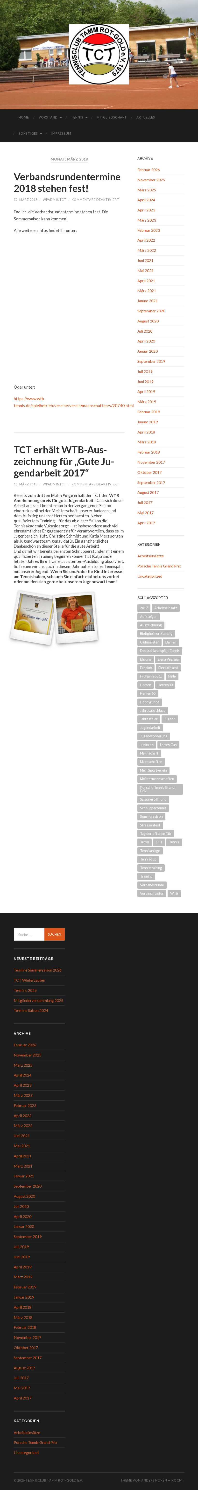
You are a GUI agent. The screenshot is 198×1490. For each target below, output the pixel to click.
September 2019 (151, 361)
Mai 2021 (145, 270)
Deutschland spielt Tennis (160, 651)
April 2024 (146, 199)
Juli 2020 (144, 331)
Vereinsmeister (152, 893)
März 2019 (146, 401)
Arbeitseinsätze (150, 555)
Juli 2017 (144, 502)
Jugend (169, 719)
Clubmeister (149, 642)
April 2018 (146, 432)
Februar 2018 (148, 452)
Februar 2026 (148, 169)
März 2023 (146, 220)
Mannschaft (149, 753)
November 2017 (151, 462)
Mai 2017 (145, 512)
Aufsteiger (148, 617)
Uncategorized (149, 576)
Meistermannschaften (157, 779)
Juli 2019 (144, 371)
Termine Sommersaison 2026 (38, 970)
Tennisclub (148, 859)
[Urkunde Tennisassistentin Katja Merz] (75, 618)
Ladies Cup (168, 745)
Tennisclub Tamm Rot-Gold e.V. (54, 1480)
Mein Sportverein (153, 770)
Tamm (144, 842)
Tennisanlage (150, 851)
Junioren (147, 745)
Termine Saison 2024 (31, 1010)
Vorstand (48, 117)
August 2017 (148, 492)
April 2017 (146, 522)
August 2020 (148, 321)
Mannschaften (151, 762)
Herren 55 (148, 693)
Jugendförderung (153, 736)
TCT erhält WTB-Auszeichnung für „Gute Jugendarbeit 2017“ (64, 461)
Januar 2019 (147, 422)
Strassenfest (150, 825)
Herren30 (165, 685)
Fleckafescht (168, 668)
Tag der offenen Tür (155, 834)
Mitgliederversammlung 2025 (38, 1000)
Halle (172, 676)
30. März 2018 (25, 200)
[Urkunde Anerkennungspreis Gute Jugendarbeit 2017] (34, 618)
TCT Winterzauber (29, 980)
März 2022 (146, 250)
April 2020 (146, 341)
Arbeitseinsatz (165, 608)
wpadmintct (54, 200)
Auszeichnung (151, 625)
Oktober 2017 (149, 472)
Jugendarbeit (150, 728)
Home (24, 117)
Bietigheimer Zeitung (156, 633)
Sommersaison (151, 816)
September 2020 (151, 310)
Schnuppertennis (153, 808)
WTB (174, 893)
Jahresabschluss (152, 710)
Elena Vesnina (168, 659)
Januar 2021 (147, 300)
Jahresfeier (149, 719)
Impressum (61, 133)
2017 (144, 608)
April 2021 (146, 280)
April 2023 (146, 210)
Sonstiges (28, 133)
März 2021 (146, 290)
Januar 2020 (147, 351)
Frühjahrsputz (151, 676)
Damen (170, 642)
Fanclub (146, 668)
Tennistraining (151, 868)
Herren (145, 685)
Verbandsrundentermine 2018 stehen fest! (67, 182)
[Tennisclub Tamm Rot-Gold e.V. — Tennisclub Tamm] (99, 54)
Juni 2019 (145, 381)
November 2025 (151, 179)
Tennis (77, 117)
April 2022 (146, 240)
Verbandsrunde (152, 885)
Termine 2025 (25, 990)
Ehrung (145, 659)
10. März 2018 (25, 484)
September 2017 (151, 482)
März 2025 (146, 190)
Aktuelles (145, 117)
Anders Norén (154, 1480)
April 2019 (146, 391)
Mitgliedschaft (112, 117)
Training (146, 876)
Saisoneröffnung (153, 799)
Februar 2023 (148, 230)
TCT (159, 842)
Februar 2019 (148, 411)
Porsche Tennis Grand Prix (159, 566)
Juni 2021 (145, 260)
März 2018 (146, 442)
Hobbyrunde (149, 702)
